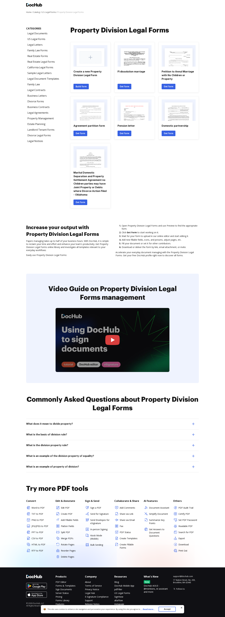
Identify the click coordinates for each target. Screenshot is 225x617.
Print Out (182, 550)
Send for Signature (99, 513)
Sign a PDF (95, 507)
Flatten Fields (67, 526)
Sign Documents (64, 589)
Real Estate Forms (37, 56)
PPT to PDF (37, 532)
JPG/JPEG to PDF (40, 526)
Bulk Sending (96, 544)
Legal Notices (35, 141)
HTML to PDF (38, 544)
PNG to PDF (38, 520)
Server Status (62, 593)
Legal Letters (35, 44)
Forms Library (62, 600)
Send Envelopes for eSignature (99, 522)
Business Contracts (38, 107)
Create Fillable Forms (127, 546)
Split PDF (65, 532)
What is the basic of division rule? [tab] (46, 434)
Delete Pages (67, 556)
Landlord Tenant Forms (40, 129)
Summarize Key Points (157, 522)
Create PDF (66, 513)
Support (89, 600)
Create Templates (128, 538)
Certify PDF (184, 513)
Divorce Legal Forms (39, 135)
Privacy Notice (92, 589)
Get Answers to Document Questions (156, 532)
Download (183, 544)
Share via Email (127, 520)
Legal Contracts (36, 90)
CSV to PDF (37, 538)
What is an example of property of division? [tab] (52, 467)
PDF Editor (61, 582)
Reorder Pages (68, 550)
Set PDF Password (187, 520)
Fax (121, 526)
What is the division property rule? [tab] (47, 445)
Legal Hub (90, 593)
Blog (116, 582)
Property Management (40, 118)
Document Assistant (159, 507)
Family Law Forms (37, 50)
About (88, 582)
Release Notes (92, 604)
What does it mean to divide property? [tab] (49, 424)
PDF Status (125, 532)
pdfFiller (118, 589)
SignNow (118, 596)
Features (60, 604)
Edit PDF (65, 507)
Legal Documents (37, 33)
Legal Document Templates (43, 78)
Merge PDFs (67, 538)
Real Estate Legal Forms (41, 61)
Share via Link (126, 513)
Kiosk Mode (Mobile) (96, 537)
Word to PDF (38, 507)
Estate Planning (36, 124)
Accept (167, 609)
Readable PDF (185, 526)
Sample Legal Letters (39, 73)
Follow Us (180, 589)
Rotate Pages (67, 544)
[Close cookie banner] (181, 607)
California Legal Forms (40, 67)
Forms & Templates (65, 585)
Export (181, 538)
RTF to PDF (37, 550)
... (148, 609)
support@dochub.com (183, 576)
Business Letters (37, 95)
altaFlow (118, 600)
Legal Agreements (37, 112)
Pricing (59, 596)
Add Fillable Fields (69, 520)
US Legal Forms (36, 39)
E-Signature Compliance (97, 596)
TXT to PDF (37, 513)
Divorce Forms (35, 101)
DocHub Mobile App (124, 585)
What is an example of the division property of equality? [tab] (60, 456)
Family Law (33, 84)
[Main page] (34, 5)
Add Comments (127, 507)
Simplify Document (158, 513)
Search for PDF (186, 532)
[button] (112, 340)
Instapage (119, 604)
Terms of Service (93, 585)
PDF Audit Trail (185, 507)
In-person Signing (98, 529)
